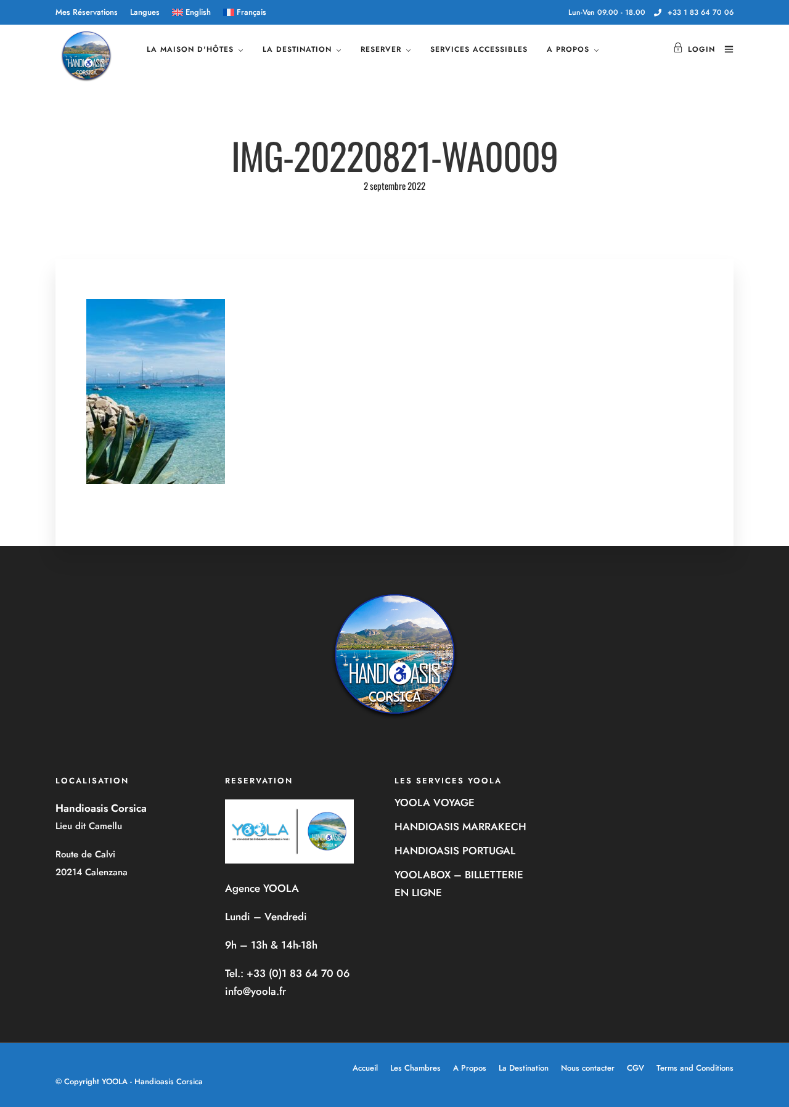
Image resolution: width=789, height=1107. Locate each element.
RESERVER (381, 49)
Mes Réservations (86, 12)
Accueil (365, 1068)
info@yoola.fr (255, 991)
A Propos (469, 1068)
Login (701, 49)
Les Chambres (415, 1068)
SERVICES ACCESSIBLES (479, 49)
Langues (145, 12)
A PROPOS (568, 49)
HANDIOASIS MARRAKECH (460, 826)
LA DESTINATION (297, 49)
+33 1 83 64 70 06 (701, 12)
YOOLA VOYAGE (434, 802)
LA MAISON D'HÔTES (190, 49)
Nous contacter (588, 1068)
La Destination (524, 1068)
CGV (635, 1068)
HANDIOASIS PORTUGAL (454, 850)
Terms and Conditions (695, 1068)
